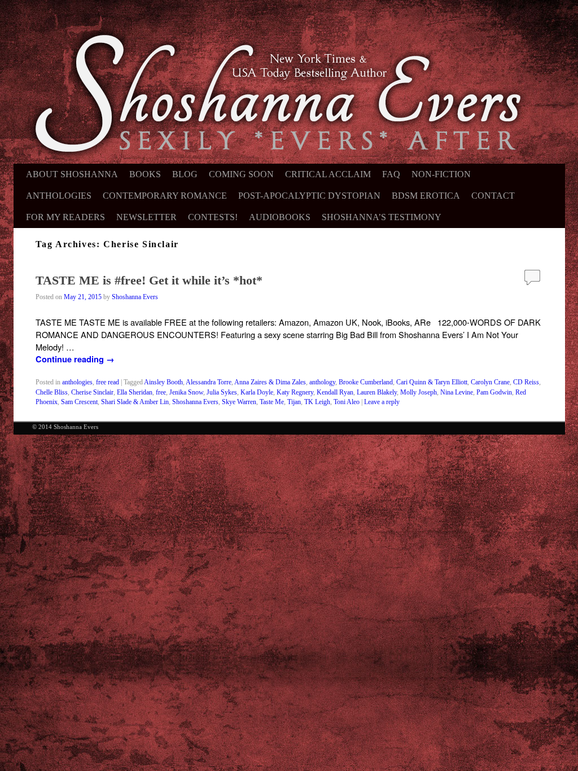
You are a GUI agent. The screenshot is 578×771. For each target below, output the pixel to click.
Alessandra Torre (208, 382)
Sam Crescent (79, 402)
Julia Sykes (222, 392)
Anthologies (58, 195)
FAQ (391, 174)
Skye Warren (239, 402)
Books (145, 174)
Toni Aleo (347, 402)
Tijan (294, 402)
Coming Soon (241, 174)
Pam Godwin (494, 392)
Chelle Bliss (52, 392)
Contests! (213, 217)
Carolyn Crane (490, 382)
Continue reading (75, 359)
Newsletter (146, 217)
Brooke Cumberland (366, 382)
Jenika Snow (186, 392)
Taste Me (272, 402)
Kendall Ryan (335, 392)
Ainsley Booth (163, 382)
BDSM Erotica (426, 195)
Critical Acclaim (328, 174)
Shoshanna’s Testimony (381, 217)
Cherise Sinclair (92, 392)
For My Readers (65, 217)
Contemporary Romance (165, 195)
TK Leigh (317, 402)
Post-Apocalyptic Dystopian (309, 195)
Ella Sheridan (134, 392)
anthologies (77, 382)
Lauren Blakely (377, 392)
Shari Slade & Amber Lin (135, 402)
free (161, 392)
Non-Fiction (441, 174)
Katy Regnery (295, 392)
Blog (185, 174)
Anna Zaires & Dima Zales (270, 382)
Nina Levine (456, 392)
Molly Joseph (418, 392)
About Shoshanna (72, 174)
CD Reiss (526, 382)
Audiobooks (279, 217)
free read (107, 382)
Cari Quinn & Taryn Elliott (431, 382)
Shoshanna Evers (135, 297)
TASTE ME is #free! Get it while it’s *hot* (149, 280)
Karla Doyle (256, 392)
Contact (493, 195)
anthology (322, 382)
